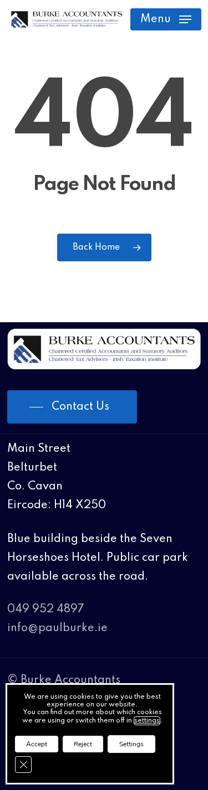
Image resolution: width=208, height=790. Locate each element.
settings (147, 720)
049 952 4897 (45, 609)
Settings (131, 744)
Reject (83, 744)
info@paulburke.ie (57, 628)
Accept (36, 744)
